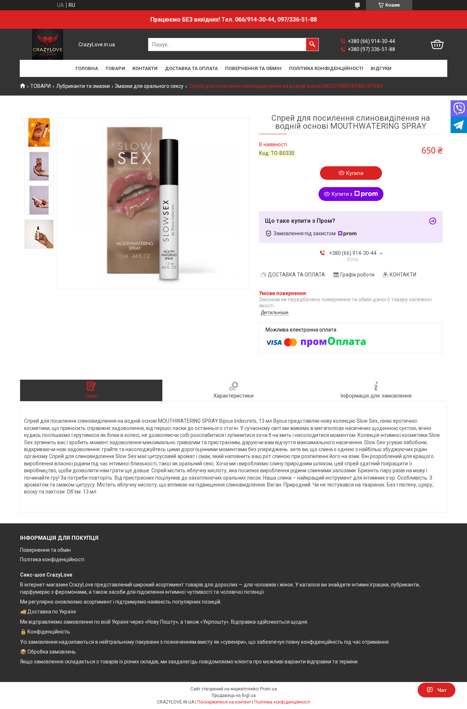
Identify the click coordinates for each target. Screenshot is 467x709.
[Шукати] (312, 44)
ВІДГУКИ (381, 68)
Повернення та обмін (45, 550)
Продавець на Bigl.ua (234, 695)
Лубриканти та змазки (83, 86)
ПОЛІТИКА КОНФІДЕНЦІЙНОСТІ (326, 68)
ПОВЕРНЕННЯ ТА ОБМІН (253, 68)
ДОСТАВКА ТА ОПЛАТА (191, 68)
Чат (442, 690)
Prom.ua (268, 688)
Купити (354, 173)
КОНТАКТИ (145, 68)
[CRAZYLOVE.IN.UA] (47, 44)
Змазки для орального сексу (149, 86)
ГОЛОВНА (87, 68)
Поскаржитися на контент (224, 702)
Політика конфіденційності (52, 559)
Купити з (342, 194)
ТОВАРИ (115, 68)
